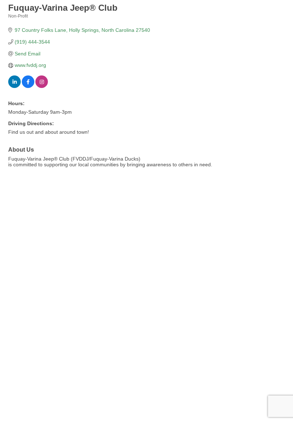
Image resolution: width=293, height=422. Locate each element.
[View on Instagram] (41, 86)
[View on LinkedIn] (14, 86)
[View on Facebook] (28, 86)
